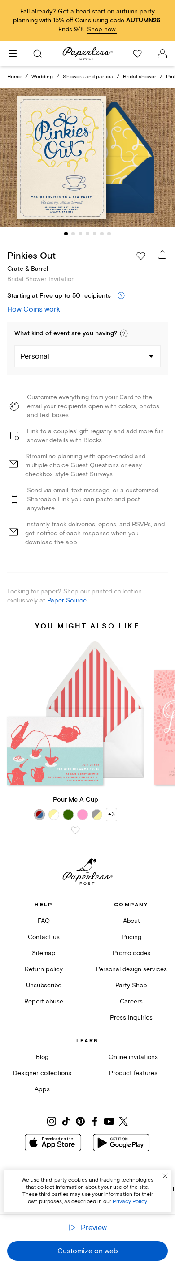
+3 (111, 814)
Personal (34, 356)
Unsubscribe (43, 985)
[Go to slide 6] (102, 233)
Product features (133, 1073)
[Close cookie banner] (165, 1175)
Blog (42, 1057)
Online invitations (133, 1057)
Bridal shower (139, 76)
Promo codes (131, 953)
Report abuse (43, 1001)
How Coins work (33, 309)
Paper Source (67, 600)
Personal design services (131, 969)
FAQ (44, 921)
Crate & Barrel (27, 269)
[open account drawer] (162, 53)
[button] (123, 333)
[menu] (12, 53)
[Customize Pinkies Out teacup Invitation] (88, 158)
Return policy (44, 969)
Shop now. (102, 29)
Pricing (131, 937)
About (131, 921)
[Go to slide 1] (66, 233)
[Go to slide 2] (73, 233)
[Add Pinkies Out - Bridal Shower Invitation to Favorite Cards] (141, 256)
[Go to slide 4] (87, 233)
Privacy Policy (130, 1201)
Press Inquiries (131, 1017)
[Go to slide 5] (94, 233)
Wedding (42, 76)
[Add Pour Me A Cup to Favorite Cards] (75, 830)
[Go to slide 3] (80, 233)
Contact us (44, 937)
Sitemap (44, 953)
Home (14, 76)
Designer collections (42, 1073)
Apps (42, 1089)
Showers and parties (88, 76)
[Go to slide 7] (109, 233)
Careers (131, 1001)
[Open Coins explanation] (121, 295)
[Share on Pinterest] (80, 1121)
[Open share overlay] (162, 254)
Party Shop (131, 985)
